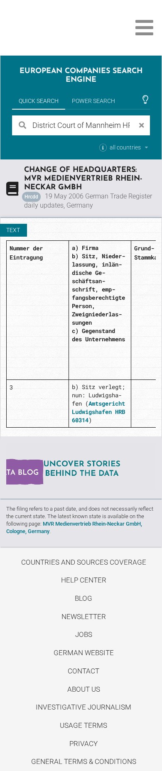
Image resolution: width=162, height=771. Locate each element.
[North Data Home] (53, 27)
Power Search (93, 101)
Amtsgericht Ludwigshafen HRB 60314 (98, 411)
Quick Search (39, 101)
